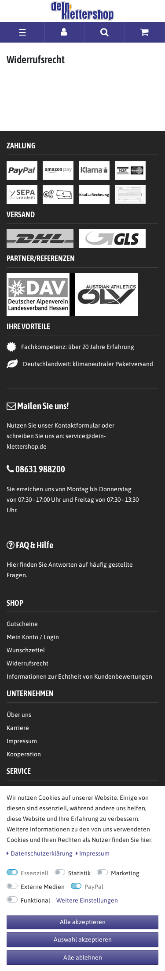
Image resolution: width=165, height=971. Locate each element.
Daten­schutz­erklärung (42, 853)
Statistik (79, 873)
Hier (12, 564)
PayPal (93, 886)
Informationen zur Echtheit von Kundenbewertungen (79, 676)
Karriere (18, 727)
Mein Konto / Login (33, 636)
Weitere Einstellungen (87, 900)
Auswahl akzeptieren (83, 939)
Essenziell (34, 873)
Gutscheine (22, 623)
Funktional (35, 900)
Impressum (22, 740)
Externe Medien (43, 886)
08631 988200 (40, 469)
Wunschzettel (26, 650)
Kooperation (24, 754)
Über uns (19, 714)
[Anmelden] (64, 32)
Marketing (125, 873)
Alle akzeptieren (83, 921)
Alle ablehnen (82, 957)
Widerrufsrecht (27, 663)
